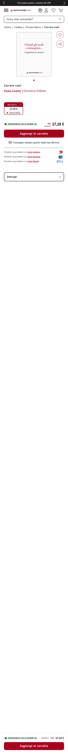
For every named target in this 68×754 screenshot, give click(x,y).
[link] (40, 10)
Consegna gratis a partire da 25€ (34, 2)
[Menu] (7, 11)
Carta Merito (33, 161)
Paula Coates (12, 91)
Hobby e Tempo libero (28, 27)
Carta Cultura (33, 152)
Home (8, 27)
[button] (60, 44)
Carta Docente (33, 156)
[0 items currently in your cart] (61, 10)
